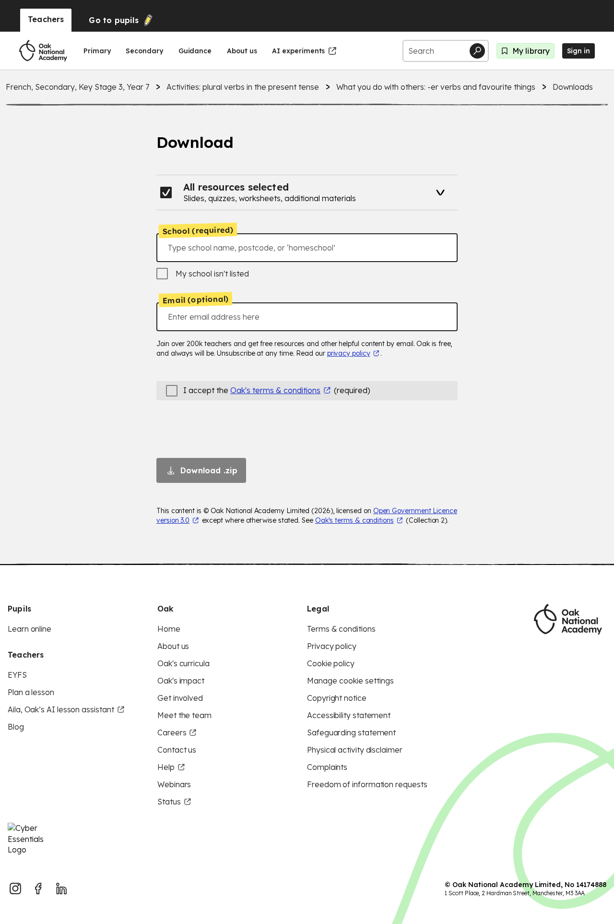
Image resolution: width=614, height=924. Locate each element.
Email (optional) (195, 300)
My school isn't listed (212, 273)
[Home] (43, 50)
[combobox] (307, 247)
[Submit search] (477, 51)
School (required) (198, 230)
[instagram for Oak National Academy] (15, 888)
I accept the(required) (276, 390)
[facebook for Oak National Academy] (38, 888)
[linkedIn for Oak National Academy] (61, 888)
